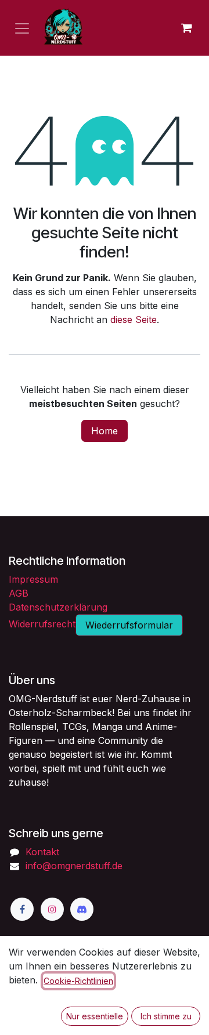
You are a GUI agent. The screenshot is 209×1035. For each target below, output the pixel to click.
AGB (18, 593)
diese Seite (133, 319)
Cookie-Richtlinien (78, 981)
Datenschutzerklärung (58, 607)
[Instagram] (52, 909)
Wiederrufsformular (129, 625)
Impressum (33, 579)
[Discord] (81, 909)
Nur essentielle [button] (94, 1016)
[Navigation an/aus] (22, 28)
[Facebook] (22, 909)
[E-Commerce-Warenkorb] (186, 28)
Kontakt (42, 852)
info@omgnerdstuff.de (74, 865)
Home (104, 431)
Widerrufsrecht (42, 624)
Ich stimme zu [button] (166, 1016)
